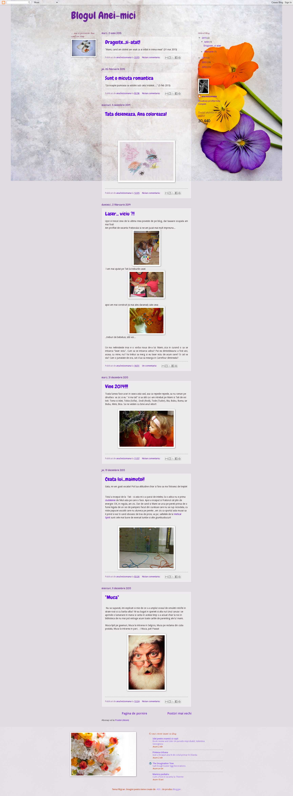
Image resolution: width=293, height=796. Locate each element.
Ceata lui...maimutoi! (124, 479)
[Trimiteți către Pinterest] (179, 57)
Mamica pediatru (161, 774)
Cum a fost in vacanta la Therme (168, 777)
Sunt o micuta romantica (129, 78)
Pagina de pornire (134, 713)
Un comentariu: (149, 365)
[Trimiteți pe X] (173, 57)
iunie (206, 42)
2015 (204, 38)
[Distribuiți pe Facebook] (176, 57)
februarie (209, 51)
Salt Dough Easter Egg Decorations (169, 766)
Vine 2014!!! (116, 386)
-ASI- (158, 789)
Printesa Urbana (160, 752)
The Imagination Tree (163, 763)
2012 (204, 67)
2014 (204, 57)
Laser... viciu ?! (119, 214)
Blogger (177, 789)
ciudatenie (110, 500)
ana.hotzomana (209, 96)
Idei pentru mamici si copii (165, 738)
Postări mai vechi (179, 713)
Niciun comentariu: (151, 57)
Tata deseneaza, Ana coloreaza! (136, 114)
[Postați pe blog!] (169, 57)
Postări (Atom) (122, 720)
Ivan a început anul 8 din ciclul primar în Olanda (175, 755)
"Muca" (112, 597)
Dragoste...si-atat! (122, 42)
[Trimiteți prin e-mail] (166, 57)
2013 (204, 62)
